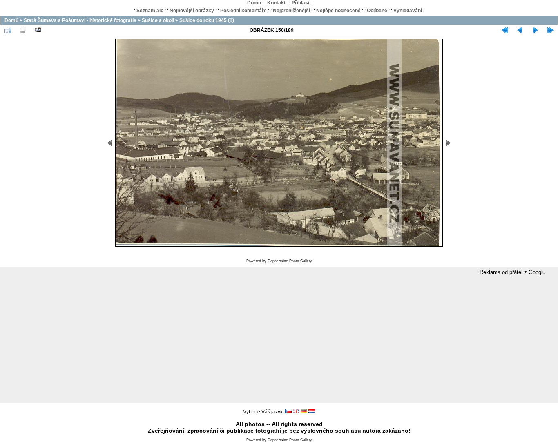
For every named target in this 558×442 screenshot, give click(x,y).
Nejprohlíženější (291, 10)
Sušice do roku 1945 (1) (206, 20)
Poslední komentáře (243, 10)
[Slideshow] (38, 30)
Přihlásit (301, 3)
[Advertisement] (279, 339)
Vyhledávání (407, 10)
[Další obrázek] (535, 30)
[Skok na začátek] (505, 30)
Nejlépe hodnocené (338, 10)
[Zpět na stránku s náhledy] (7, 30)
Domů (254, 3)
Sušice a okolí (158, 20)
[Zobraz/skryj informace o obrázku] (23, 30)
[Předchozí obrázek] (520, 30)
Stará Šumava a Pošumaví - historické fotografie (80, 20)
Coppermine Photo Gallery (290, 261)
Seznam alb (149, 10)
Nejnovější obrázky (192, 10)
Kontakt (276, 3)
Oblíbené (377, 10)
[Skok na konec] (550, 30)
